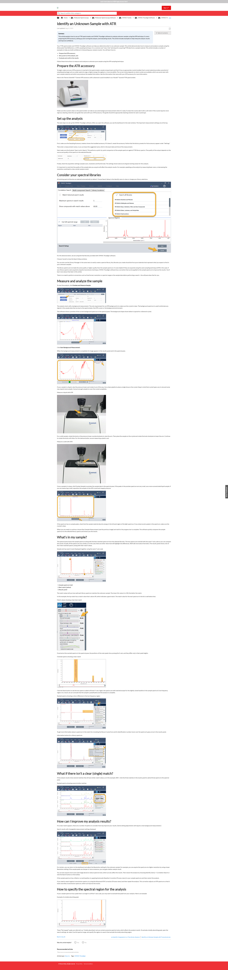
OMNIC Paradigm (80, 956)
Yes (78, 942)
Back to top (60, 937)
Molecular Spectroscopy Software (105, 18)
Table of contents (162, 33)
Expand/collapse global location (170, 17)
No (85, 942)
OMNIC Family (127, 18)
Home (66, 18)
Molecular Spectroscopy (81, 18)
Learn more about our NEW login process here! (114, 1)
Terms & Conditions (88, 963)
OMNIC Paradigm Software (146, 18)
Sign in (166, 8)
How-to (67, 956)
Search (59, 13)
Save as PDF (170, 29)
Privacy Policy (79, 963)
